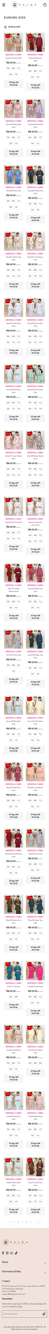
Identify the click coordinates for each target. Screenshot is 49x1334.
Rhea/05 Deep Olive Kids (13, 922)
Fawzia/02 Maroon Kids (35, 59)
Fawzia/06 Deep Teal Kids (35, 192)
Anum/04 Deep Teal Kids (35, 656)
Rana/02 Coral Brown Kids (35, 258)
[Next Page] (39, 1222)
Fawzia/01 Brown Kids (14, 58)
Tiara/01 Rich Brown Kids (35, 1184)
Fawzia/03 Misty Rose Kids (13, 126)
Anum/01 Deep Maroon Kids (13, 590)
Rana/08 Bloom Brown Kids (35, 457)
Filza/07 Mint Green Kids (13, 1184)
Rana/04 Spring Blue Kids (35, 325)
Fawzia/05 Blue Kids (13, 191)
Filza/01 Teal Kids (13, 986)
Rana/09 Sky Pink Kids (14, 522)
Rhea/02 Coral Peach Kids (35, 789)
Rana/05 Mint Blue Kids (13, 391)
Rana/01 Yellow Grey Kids (13, 258)
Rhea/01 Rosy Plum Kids (14, 789)
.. (34, 1221)
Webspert (34, 1329)
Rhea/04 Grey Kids (35, 854)
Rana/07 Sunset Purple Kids (13, 457)
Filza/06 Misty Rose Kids (35, 1118)
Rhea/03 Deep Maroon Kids (13, 855)
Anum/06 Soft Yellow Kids (35, 723)
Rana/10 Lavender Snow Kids (35, 524)
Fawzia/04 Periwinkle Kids (35, 126)
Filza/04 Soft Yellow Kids (35, 1051)
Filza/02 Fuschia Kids (35, 986)
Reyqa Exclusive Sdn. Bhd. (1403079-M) (29, 1327)
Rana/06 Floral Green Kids (35, 391)
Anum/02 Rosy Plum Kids (35, 590)
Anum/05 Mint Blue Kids (13, 723)
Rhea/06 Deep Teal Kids (35, 922)
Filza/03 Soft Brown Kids (14, 1051)
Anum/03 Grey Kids (13, 655)
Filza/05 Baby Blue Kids (14, 1118)
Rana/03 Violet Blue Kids (13, 325)
